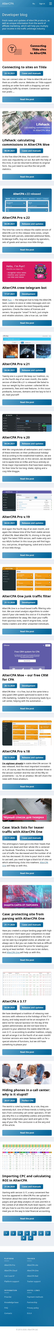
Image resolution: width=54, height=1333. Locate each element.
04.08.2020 (9, 1007)
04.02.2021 (9, 523)
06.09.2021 (9, 150)
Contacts (8, 1313)
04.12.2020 (9, 757)
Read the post (27, 99)
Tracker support (34, 1281)
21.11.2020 (9, 924)
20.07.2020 (9, 1100)
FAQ (6, 1307)
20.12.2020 (9, 685)
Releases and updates (32, 223)
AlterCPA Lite (32, 1265)
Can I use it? (9, 1276)
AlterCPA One (13, 952)
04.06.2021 (9, 370)
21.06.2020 (9, 1186)
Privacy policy (33, 1307)
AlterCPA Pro (9, 1265)
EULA (29, 1313)
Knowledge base (11, 1302)
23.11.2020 (9, 838)
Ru (34, 3)
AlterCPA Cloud (10, 1270)
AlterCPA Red (32, 1276)
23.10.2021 (9, 73)
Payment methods (35, 1297)
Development (28, 294)
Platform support (11, 1281)
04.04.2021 (9, 443)
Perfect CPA (27, 1100)
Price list (7, 1297)
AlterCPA (8, 3)
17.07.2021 (9, 294)
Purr (10, 299)
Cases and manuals (31, 73)
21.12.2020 (9, 602)
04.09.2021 (9, 223)
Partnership (32, 1302)
